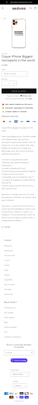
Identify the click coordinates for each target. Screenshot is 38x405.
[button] (2, 8)
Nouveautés (8, 251)
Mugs (6, 270)
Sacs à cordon (9, 285)
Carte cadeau (9, 317)
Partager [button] (7, 227)
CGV (5, 332)
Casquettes (8, 280)
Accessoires (8, 294)
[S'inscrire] (31, 352)
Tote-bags (8, 289)
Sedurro (21, 401)
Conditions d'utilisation (12, 337)
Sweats (7, 265)
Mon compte (8, 313)
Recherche (8, 246)
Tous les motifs (9, 255)
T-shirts (7, 260)
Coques (7, 275)
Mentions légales (10, 327)
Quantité (4, 79)
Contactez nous (10, 308)
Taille (3, 69)
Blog (5, 322)
